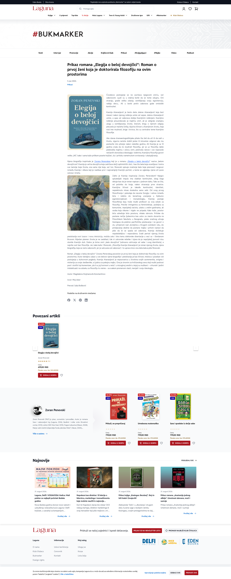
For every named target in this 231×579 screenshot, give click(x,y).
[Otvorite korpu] (196, 9)
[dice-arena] (169, 542)
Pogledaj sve (187, 460)
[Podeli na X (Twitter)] (74, 300)
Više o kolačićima (67, 574)
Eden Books (37, 2)
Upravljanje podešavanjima (155, 573)
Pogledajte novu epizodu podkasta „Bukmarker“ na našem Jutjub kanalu (115, 2)
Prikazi (70, 85)
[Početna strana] (44, 8)
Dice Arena (49, 2)
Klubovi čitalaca (183, 2)
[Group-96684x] (190, 542)
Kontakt (195, 2)
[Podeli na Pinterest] (80, 300)
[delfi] (149, 542)
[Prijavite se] (184, 9)
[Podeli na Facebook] (68, 300)
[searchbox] (115, 8)
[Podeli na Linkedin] (86, 300)
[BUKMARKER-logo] (58, 34)
